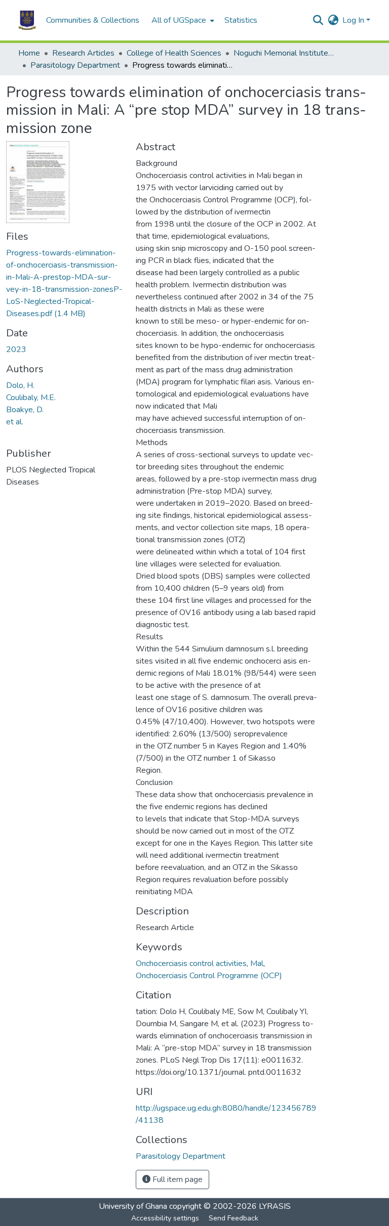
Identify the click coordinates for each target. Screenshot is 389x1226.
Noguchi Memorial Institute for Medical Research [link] (284, 53)
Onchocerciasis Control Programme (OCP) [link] (209, 975)
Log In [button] (354, 20)
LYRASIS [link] (275, 1206)
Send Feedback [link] (233, 1218)
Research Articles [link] (83, 53)
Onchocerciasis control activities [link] (191, 963)
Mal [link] (256, 963)
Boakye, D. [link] (25, 409)
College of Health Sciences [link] (174, 53)
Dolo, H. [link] (20, 385)
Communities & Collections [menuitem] (92, 20)
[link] (65, 283)
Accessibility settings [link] (165, 1218)
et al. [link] (14, 421)
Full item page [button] (176, 1179)
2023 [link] (16, 349)
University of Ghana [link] (133, 1206)
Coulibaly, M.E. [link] (31, 397)
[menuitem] (181, 20)
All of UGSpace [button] (178, 20)
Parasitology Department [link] (75, 65)
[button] (27, 20)
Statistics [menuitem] (240, 20)
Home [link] (29, 53)
